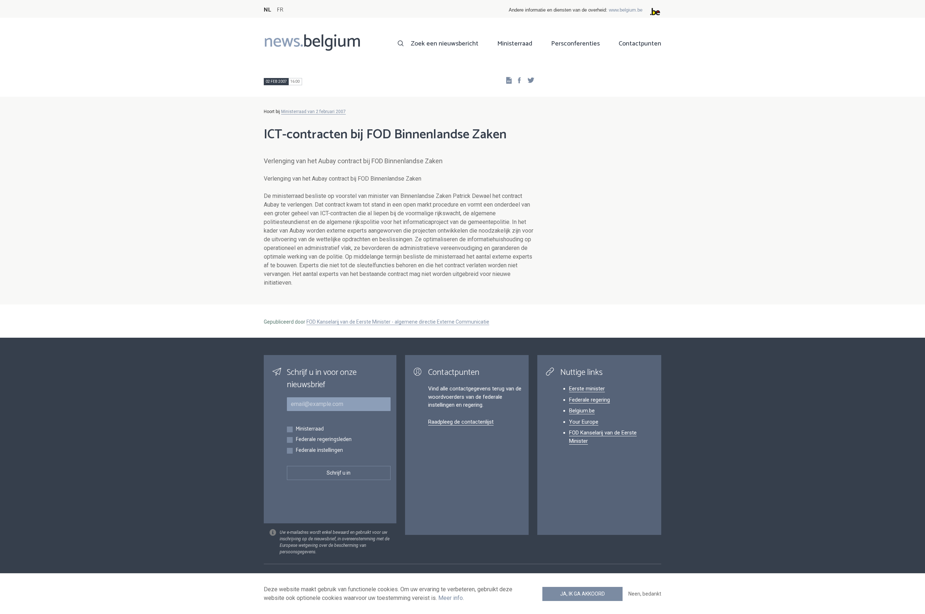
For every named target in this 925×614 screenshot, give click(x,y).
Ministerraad (514, 43)
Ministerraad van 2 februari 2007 (313, 111)
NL (267, 10)
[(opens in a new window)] (517, 80)
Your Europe (583, 422)
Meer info (450, 597)
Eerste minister (587, 388)
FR (280, 10)
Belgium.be (582, 410)
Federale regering (589, 400)
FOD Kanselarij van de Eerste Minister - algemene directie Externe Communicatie (397, 322)
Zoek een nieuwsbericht (444, 43)
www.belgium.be (625, 10)
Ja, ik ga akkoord (582, 594)
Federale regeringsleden (324, 440)
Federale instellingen (319, 450)
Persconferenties (575, 43)
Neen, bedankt (644, 594)
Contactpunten (640, 43)
